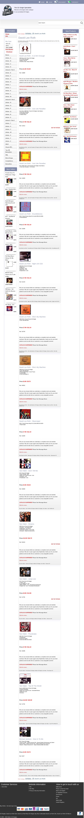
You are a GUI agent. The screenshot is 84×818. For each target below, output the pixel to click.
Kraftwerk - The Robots (69, 116)
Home (42, 2)
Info (30, 786)
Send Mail (4, 786)
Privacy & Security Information (37, 790)
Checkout (75, 2)
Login (50, 2)
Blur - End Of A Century (69, 136)
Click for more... (23, 89)
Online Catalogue (21, 33)
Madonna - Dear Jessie (69, 126)
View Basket (62, 2)
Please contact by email (62, 788)
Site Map (31, 788)
